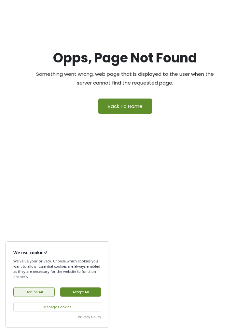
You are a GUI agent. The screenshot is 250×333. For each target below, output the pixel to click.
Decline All (34, 291)
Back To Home (125, 106)
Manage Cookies (57, 306)
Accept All (81, 291)
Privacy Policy (89, 316)
